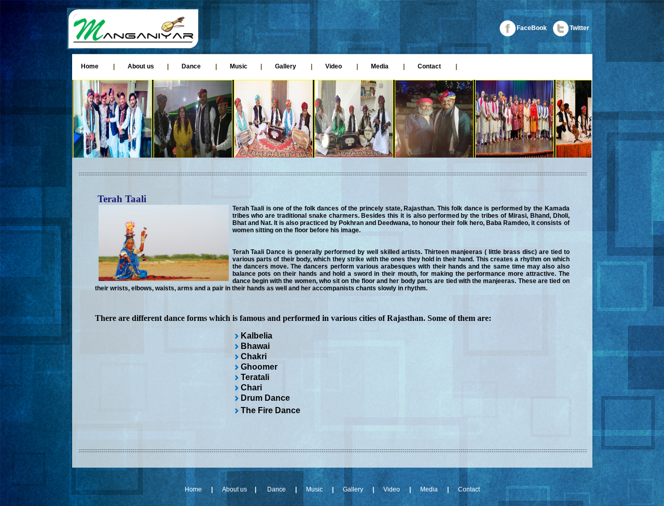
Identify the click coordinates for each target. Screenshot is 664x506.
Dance (192, 66)
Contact (429, 66)
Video (334, 66)
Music (238, 66)
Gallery (286, 66)
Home (90, 66)
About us (141, 66)
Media (380, 66)
